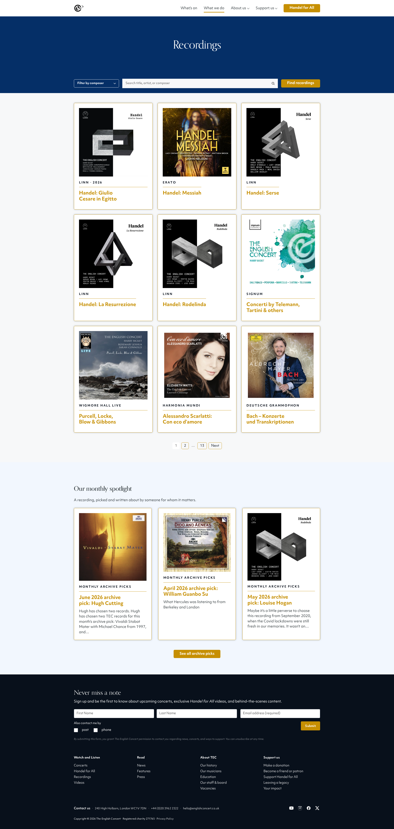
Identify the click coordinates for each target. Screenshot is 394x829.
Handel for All (302, 8)
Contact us (82, 808)
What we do (214, 7)
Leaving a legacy (276, 783)
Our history (208, 765)
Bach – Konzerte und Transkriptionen (270, 419)
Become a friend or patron (283, 771)
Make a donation (276, 765)
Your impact (272, 788)
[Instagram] (300, 808)
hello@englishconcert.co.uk (201, 808)
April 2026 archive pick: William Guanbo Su (190, 591)
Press (141, 777)
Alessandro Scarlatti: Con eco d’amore (187, 419)
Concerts (80, 765)
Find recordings (300, 83)
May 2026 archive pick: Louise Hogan (269, 600)
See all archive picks (197, 654)
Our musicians (210, 771)
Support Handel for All (280, 777)
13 (202, 446)
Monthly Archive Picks (105, 587)
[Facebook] (309, 808)
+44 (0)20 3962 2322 (164, 808)
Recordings (82, 777)
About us (238, 7)
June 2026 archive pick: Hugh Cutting (101, 600)
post (85, 730)
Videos (79, 783)
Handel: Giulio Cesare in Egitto (98, 196)
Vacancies (208, 788)
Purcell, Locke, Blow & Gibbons (97, 419)
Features (143, 771)
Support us (265, 7)
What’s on (189, 7)
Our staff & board (213, 783)
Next (215, 446)
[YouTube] (291, 808)
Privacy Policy (165, 819)
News (141, 765)
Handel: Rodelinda (184, 304)
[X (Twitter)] (317, 808)
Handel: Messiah (182, 193)
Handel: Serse (262, 193)
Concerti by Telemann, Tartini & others (273, 307)
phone (106, 730)
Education (208, 777)
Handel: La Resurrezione (107, 304)
